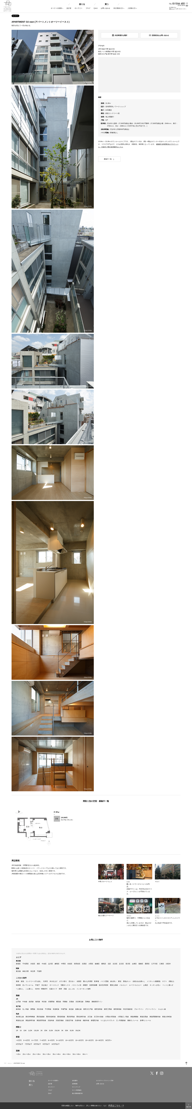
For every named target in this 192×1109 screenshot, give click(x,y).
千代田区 (25, 964)
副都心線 (78, 1009)
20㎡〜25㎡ (27, 1054)
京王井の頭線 (98, 1017)
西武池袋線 (40, 1017)
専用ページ (171, 8)
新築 (17, 981)
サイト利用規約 (76, 1090)
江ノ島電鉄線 (121, 1020)
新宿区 (18, 964)
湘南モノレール (132, 1020)
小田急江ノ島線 (123, 1017)
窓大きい (72, 981)
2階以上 (171, 981)
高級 (65, 989)
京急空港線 (60, 1020)
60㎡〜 (85, 1054)
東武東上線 (20, 1017)
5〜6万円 (26, 1040)
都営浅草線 (98, 1009)
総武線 (31, 1001)
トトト (157, 915)
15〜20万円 (79, 1040)
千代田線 (48, 1009)
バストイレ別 (76, 985)
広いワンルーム (27, 985)
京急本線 (51, 1020)
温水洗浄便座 (103, 985)
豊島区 (103, 964)
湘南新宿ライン (97, 1001)
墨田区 (147, 964)
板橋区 (97, 964)
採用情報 (74, 1084)
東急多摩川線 (30, 1020)
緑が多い (113, 981)
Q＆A (95, 8)
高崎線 (87, 1001)
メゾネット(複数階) (153, 981)
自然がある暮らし (139, 981)
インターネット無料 (84, 989)
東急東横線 (134, 1017)
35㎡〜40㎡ (57, 1054)
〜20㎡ (18, 1054)
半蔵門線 (64, 1009)
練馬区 (57, 964)
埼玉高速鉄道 (127, 1009)
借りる (82, 4)
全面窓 (79, 981)
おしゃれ (72, 989)
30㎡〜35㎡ (47, 1054)
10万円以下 (56, 1044)
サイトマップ (76, 1087)
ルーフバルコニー (135, 985)
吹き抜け (45, 985)
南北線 (71, 1009)
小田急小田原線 (110, 1017)
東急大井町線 (167, 1017)
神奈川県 (25, 971)
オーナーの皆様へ (57, 8)
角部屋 (18, 985)
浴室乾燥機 (93, 985)
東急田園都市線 (155, 1017)
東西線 (32, 1009)
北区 (109, 964)
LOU (128, 881)
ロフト (164, 981)
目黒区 (84, 964)
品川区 (50, 964)
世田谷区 (77, 964)
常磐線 (65, 1001)
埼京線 (44, 1001)
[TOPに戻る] (186, 1063)
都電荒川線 (95, 1020)
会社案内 (74, 1080)
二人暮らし (29, 989)
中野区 (63, 964)
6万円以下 (19, 1044)
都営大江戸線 (88, 1009)
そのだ (129, 915)
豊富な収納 (114, 985)
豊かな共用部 (87, 981)
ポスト (16, 16)
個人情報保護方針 (77, 1093)
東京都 (18, 971)
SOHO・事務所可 (41, 989)
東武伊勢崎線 (30, 1017)
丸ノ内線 (25, 1009)
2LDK (51, 1030)
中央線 (24, 1001)
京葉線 (71, 1001)
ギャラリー (78, 8)
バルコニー (123, 985)
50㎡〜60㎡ (77, 1054)
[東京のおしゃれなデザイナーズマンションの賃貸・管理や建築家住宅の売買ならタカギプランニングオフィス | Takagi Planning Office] (7, 6)
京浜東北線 (79, 1001)
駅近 (119, 981)
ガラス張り (63, 981)
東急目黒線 (144, 1017)
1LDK (30, 1030)
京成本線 (78, 1020)
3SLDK (77, 1030)
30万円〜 (108, 1040)
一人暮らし (20, 989)
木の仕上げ (53, 981)
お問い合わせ (105, 8)
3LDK (72, 1030)
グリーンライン (150, 1009)
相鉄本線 (86, 1020)
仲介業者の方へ (118, 8)
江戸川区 (154, 964)
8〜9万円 (51, 1040)
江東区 (161, 964)
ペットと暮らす (167, 985)
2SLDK (57, 1030)
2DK (45, 1030)
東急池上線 (20, 1020)
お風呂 (145, 985)
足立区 (121, 964)
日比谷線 (40, 1009)
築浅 (22, 981)
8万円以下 (37, 1044)
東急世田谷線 (41, 1020)
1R (17, 1030)
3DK (66, 1030)
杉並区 (70, 964)
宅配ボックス (65, 985)
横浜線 (58, 1001)
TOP (5, 1063)
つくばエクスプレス (107, 1020)
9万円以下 (46, 1044)
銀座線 (18, 1009)
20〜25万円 (89, 1040)
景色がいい (127, 981)
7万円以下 (28, 1044)
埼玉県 (32, 971)
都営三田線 (108, 1009)
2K (41, 1030)
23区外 (168, 964)
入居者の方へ (132, 8)
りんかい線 (162, 1009)
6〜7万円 (35, 1040)
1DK (24, 1030)
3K (62, 1030)
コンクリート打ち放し (33, 981)
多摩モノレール (145, 1020)
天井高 (45, 981)
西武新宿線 (61, 1017)
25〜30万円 (99, 1040)
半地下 (37, 985)
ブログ (88, 8)
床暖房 (85, 985)
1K (21, 1030)
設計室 (69, 8)
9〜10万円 (60, 1040)
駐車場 (96, 981)
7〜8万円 (43, 1040)
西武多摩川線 (81, 1017)
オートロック (54, 985)
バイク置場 (104, 981)
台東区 (134, 964)
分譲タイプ (53, 989)
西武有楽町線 (51, 1017)
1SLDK (36, 1030)
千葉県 (39, 971)
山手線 (18, 1001)
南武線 (37, 1001)
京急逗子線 (69, 1020)
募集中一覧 (108, 159)
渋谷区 (32, 964)
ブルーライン (139, 1009)
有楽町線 (56, 1009)
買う (107, 4)
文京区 (115, 964)
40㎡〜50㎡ (67, 1054)
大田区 (90, 964)
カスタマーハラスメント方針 (104, 1080)
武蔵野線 (51, 1001)
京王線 (90, 1017)
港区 (38, 964)
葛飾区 (140, 964)
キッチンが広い (155, 985)
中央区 (44, 964)
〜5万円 (19, 1040)
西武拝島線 (71, 1017)
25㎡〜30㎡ (37, 1054)
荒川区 (128, 964)
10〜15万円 (69, 1040)
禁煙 (60, 989)
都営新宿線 (117, 1009)
